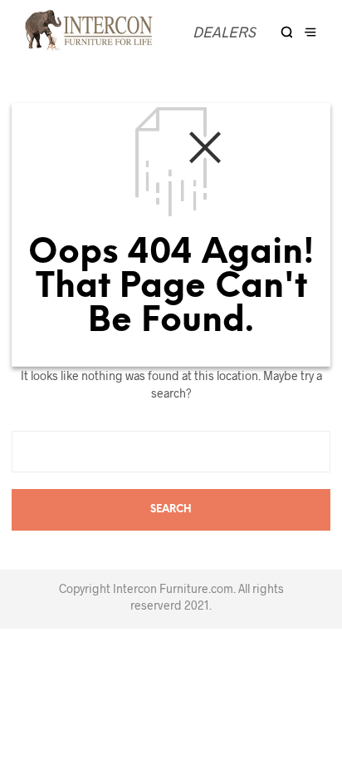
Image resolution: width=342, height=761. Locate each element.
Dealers (224, 31)
